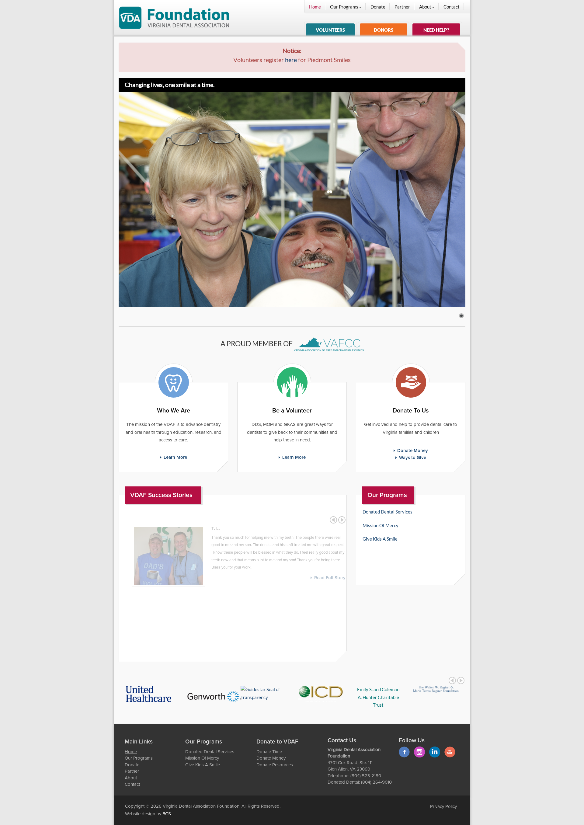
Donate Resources (274, 765)
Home (315, 6)
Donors (383, 30)
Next (342, 520)
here (291, 59)
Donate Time (269, 752)
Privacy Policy (443, 806)
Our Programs (344, 6)
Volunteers (330, 30)
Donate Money (412, 450)
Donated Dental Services (387, 511)
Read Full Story (323, 578)
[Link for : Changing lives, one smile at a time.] (292, 199)
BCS (166, 814)
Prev (333, 520)
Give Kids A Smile (380, 538)
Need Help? (436, 30)
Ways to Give (412, 457)
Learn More (175, 457)
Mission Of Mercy (380, 525)
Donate (377, 6)
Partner (402, 6)
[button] (461, 315)
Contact (451, 6)
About (425, 6)
